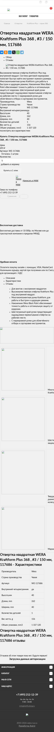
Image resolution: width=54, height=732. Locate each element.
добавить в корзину (10, 164)
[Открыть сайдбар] (3, 3)
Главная (7, 23)
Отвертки (18, 23)
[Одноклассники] (5, 52)
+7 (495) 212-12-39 (9, 193)
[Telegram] (22, 52)
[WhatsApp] (18, 52)
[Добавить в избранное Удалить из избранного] (24, 196)
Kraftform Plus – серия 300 (37, 23)
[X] (14, 52)
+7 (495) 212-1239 (37, 9)
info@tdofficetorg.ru (27, 706)
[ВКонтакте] (1, 52)
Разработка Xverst (27, 726)
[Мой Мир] (10, 52)
